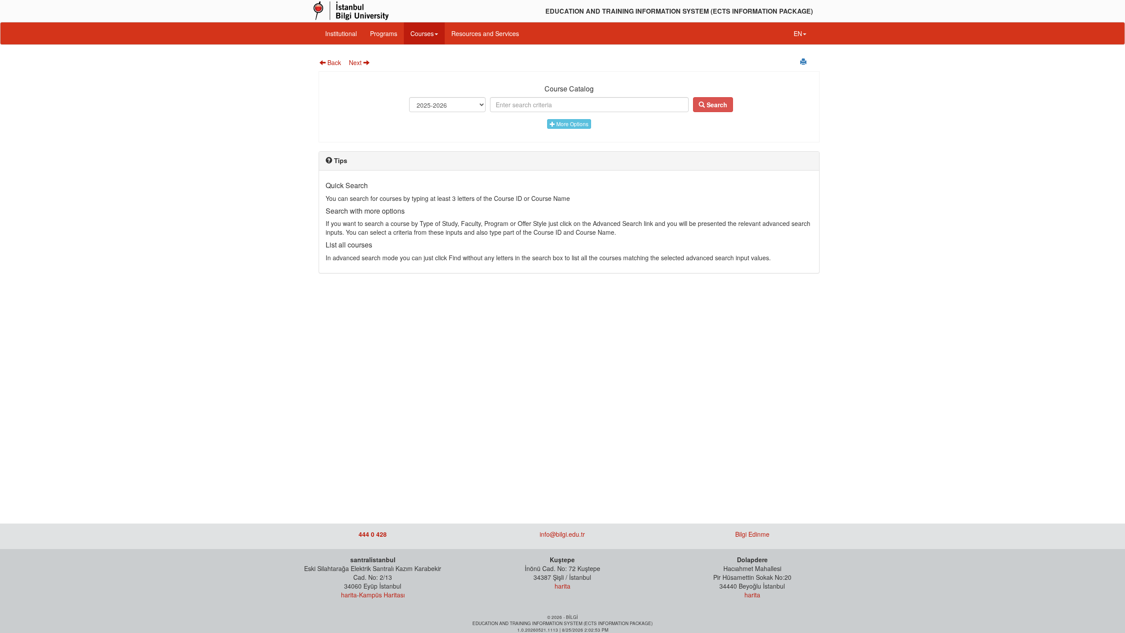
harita (349, 594)
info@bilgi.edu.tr (562, 534)
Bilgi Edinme (752, 534)
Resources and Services (485, 33)
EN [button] (798, 33)
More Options (571, 123)
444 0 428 (373, 534)
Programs (383, 33)
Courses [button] (422, 33)
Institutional (341, 33)
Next (356, 62)
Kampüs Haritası (382, 594)
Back (333, 62)
